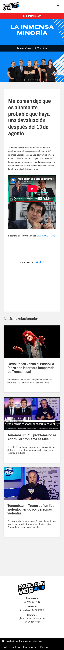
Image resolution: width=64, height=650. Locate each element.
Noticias (16, 647)
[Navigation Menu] (58, 6)
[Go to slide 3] (28, 80)
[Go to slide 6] (35, 80)
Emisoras (44, 647)
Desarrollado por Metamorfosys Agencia (22, 641)
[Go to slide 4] (31, 80)
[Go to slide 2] (27, 80)
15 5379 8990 (33, 622)
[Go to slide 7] (37, 80)
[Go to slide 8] (39, 80)
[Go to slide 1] (24, 80)
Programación (30, 647)
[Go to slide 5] (33, 80)
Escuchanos (33, 16)
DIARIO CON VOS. (46, 235)
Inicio (5, 647)
